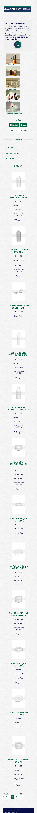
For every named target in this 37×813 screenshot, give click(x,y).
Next (21, 797)
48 (21, 130)
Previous (6, 797)
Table (24, 125)
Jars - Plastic (10, 158)
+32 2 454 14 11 (21, 37)
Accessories (10, 148)
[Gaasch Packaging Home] (18, 9)
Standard (15, 125)
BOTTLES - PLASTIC (12, 153)
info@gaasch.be (11, 39)
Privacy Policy (15, 812)
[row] (18, 197)
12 (12, 130)
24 (16, 130)
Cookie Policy (7, 812)
